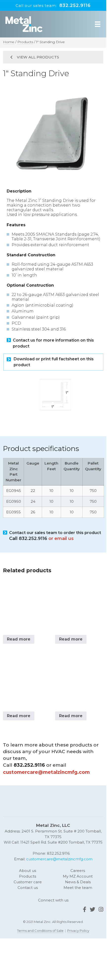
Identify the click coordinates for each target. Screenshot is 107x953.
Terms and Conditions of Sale (40, 931)
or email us (61, 538)
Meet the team (78, 887)
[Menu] (97, 24)
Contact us (28, 887)
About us (27, 870)
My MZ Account (78, 876)
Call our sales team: (53, 5)
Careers (77, 870)
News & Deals (78, 882)
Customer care (28, 882)
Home (8, 42)
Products (25, 42)
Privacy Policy (78, 931)
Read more (18, 639)
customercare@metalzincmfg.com (59, 859)
